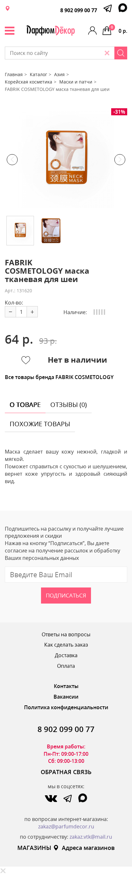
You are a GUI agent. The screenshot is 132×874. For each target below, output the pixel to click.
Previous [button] (12, 159)
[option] (66, 159)
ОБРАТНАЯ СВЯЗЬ (66, 772)
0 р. (119, 29)
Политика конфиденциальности (66, 707)
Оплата (66, 665)
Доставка (66, 655)
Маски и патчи (75, 82)
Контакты (66, 686)
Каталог (38, 74)
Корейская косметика (28, 82)
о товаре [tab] (25, 404)
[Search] (120, 53)
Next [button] (119, 159)
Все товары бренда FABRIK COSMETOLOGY (59, 377)
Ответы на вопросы (66, 634)
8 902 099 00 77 (78, 10)
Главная (14, 74)
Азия (59, 74)
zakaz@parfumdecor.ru (66, 826)
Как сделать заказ (66, 644)
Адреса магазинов (88, 848)
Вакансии (66, 696)
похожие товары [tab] (40, 423)
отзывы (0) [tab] (68, 404)
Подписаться (66, 595)
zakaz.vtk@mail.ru (91, 836)
